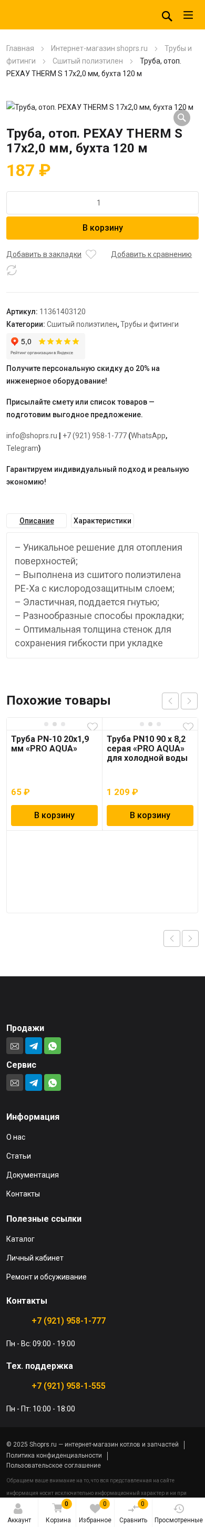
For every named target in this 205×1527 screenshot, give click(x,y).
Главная (20, 48)
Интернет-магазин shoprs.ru (99, 48)
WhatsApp (148, 435)
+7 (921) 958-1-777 (95, 435)
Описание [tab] (36, 521)
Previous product (171, 938)
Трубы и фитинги (149, 324)
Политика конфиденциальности (54, 1455)
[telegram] (33, 1045)
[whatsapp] (52, 1045)
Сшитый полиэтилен (88, 61)
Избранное (95, 1512)
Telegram (22, 448)
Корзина (58, 1512)
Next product (190, 938)
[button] (181, 117)
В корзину (103, 228)
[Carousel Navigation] (180, 701)
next (189, 701)
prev (170, 701)
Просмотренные (179, 1520)
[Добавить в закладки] (91, 254)
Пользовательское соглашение (53, 1465)
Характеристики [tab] (102, 521)
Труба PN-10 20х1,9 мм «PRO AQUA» (50, 744)
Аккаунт (19, 1520)
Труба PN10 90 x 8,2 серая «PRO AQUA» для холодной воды (147, 748)
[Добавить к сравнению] (11, 270)
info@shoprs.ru (31, 435)
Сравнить (133, 1512)
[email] (14, 1045)
